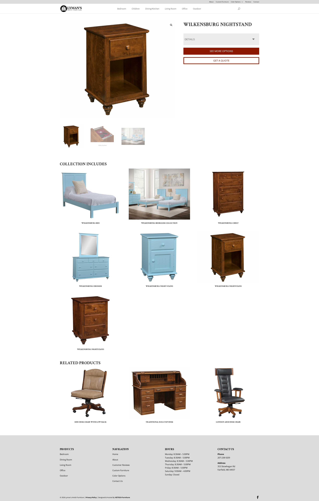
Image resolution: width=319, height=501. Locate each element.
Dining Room (66, 459)
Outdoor (197, 8)
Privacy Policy (91, 497)
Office (184, 8)
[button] (171, 25)
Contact (256, 2)
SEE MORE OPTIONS (221, 51)
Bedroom (121, 8)
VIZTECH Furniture (122, 497)
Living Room (170, 8)
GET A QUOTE (221, 60)
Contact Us (117, 481)
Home (115, 454)
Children (136, 8)
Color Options (236, 2)
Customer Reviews (121, 465)
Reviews (248, 2)
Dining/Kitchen (152, 8)
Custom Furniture (222, 2)
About (211, 2)
